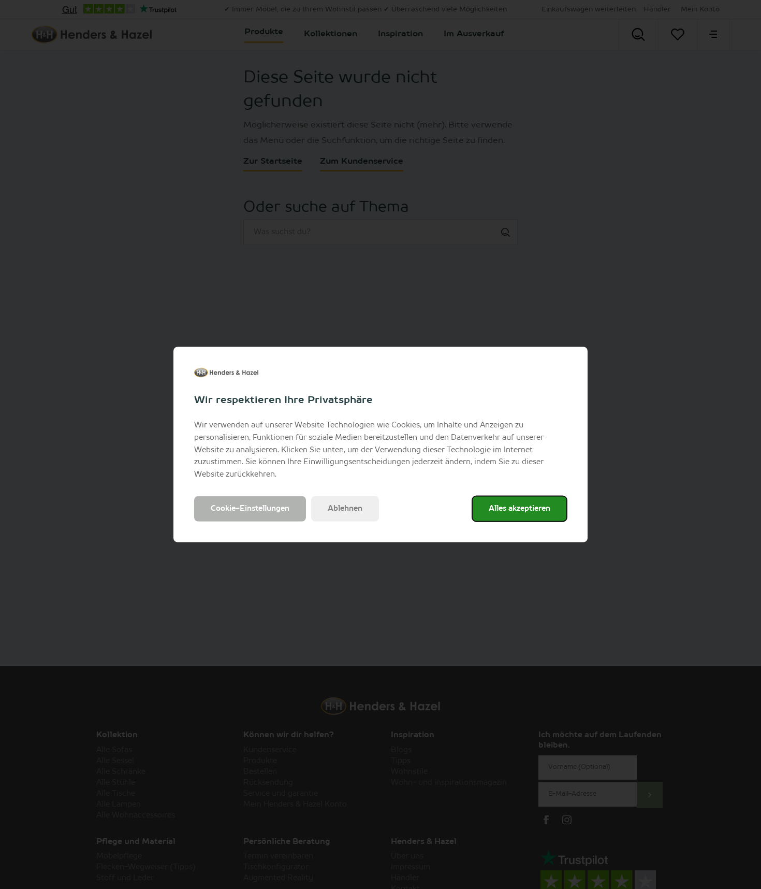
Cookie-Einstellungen (250, 508)
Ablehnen (345, 508)
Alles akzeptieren (519, 508)
